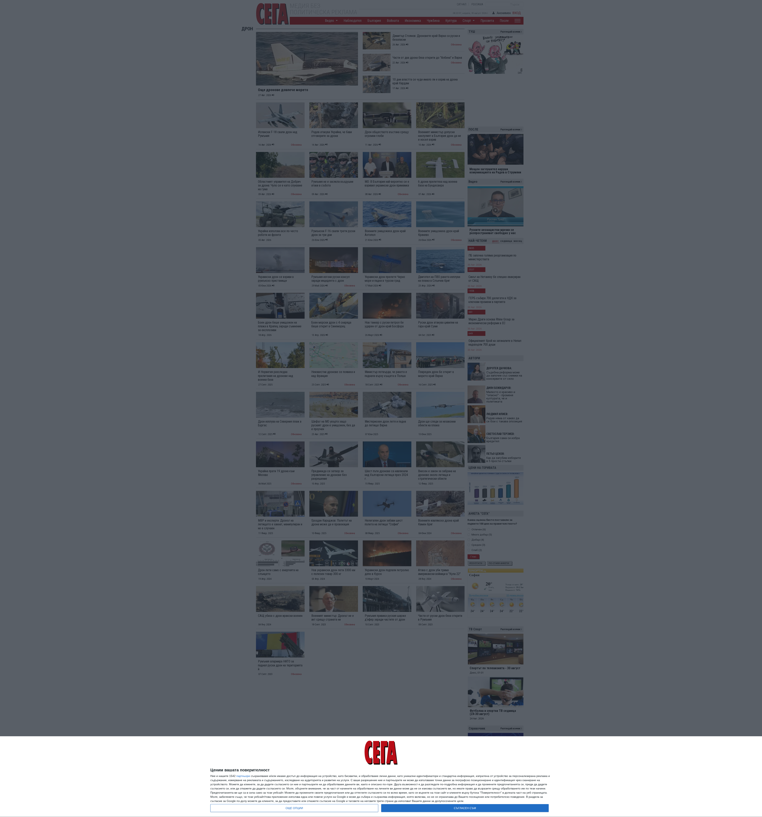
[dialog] (381, 776)
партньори (243, 776)
